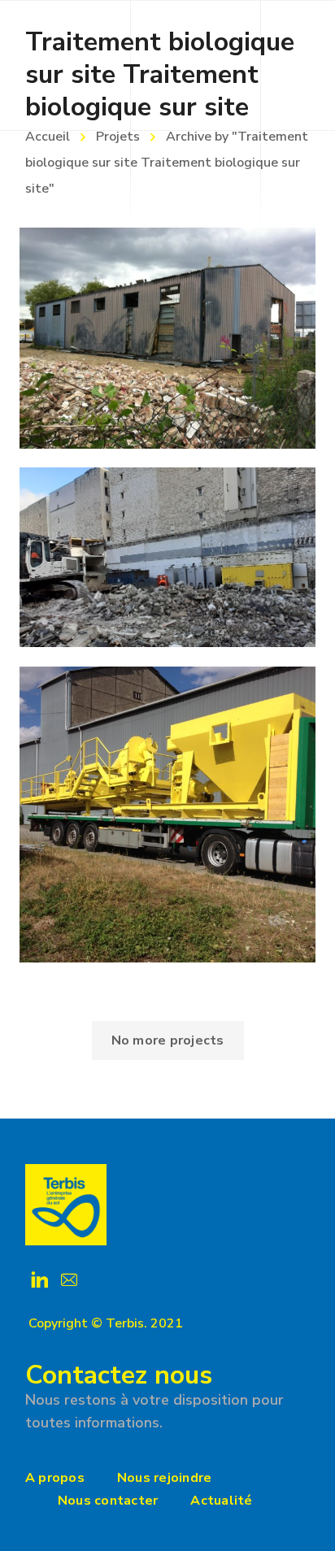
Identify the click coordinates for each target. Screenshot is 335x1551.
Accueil (47, 137)
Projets (118, 137)
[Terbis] (66, 1204)
